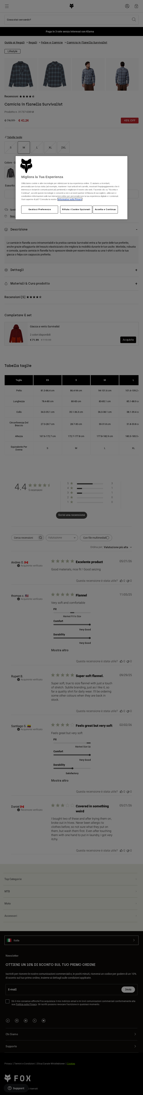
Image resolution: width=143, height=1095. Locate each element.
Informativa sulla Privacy (70, 199)
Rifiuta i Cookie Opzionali (76, 209)
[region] (71, 187)
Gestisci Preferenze (39, 209)
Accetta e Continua (105, 209)
